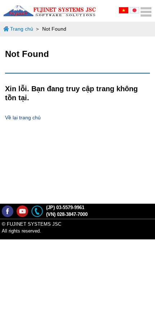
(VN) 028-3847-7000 (67, 214)
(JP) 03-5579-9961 (65, 207)
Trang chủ (21, 29)
